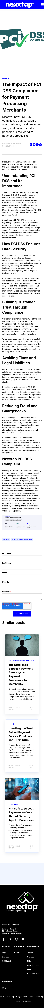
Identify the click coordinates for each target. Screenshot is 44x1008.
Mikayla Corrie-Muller (11, 143)
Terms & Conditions (22, 1001)
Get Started (6, 961)
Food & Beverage (34, 973)
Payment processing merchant (22, 539)
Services (30, 957)
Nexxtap (17, 953)
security (6, 539)
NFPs (29, 961)
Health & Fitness (33, 965)
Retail (29, 969)
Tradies (30, 953)
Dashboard (6, 957)
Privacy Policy (37, 996)
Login (4, 953)
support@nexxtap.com (10, 924)
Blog (4, 988)
